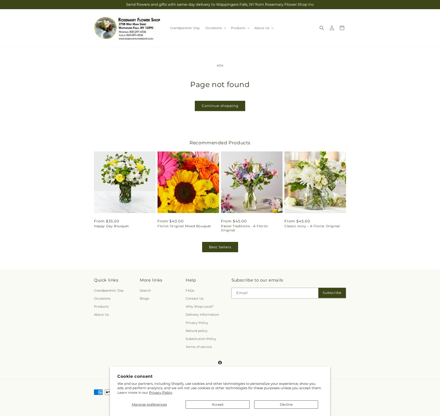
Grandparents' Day (109, 290)
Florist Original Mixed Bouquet (184, 226)
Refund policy (197, 331)
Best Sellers (220, 247)
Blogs (144, 298)
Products (101, 306)
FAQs (190, 290)
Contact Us (195, 298)
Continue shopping (220, 106)
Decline (286, 404)
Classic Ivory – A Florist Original (312, 226)
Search (145, 290)
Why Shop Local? (200, 306)
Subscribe (332, 292)
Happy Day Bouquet (111, 226)
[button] (215, 28)
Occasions (102, 298)
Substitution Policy (201, 339)
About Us (101, 314)
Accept (218, 404)
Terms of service (199, 347)
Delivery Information (202, 314)
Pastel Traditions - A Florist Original (244, 228)
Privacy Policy (160, 392)
